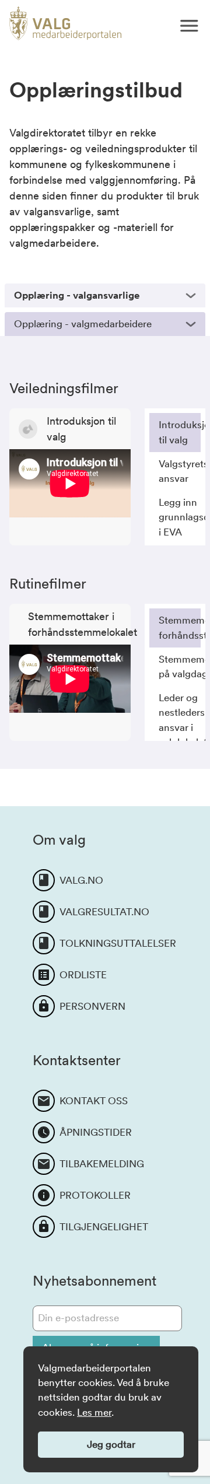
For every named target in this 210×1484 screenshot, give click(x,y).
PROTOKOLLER (95, 1195)
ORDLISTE (83, 974)
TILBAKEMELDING (102, 1163)
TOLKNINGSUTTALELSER (118, 943)
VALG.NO (81, 880)
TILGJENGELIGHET (104, 1226)
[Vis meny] (189, 25)
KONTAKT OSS (94, 1100)
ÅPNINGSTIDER (96, 1132)
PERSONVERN (92, 1006)
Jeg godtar (111, 1444)
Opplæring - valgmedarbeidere (83, 323)
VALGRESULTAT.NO (104, 911)
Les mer (94, 1412)
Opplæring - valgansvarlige (77, 295)
